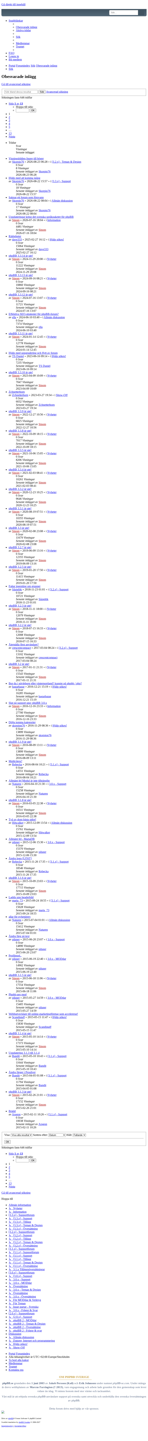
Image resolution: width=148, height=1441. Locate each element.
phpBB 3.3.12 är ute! (21, 294)
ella (14, 317)
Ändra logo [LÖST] (20, 858)
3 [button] (9, 120)
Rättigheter (15, 236)
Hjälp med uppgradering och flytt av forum (33, 352)
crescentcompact (21, 647)
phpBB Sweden (24, 1422)
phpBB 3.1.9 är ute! (20, 741)
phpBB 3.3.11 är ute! (21, 333)
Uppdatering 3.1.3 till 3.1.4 (24, 1052)
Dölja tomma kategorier (22, 722)
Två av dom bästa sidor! (22, 819)
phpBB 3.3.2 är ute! (20, 489)
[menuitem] (26, 27)
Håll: (69, 1134)
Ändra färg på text (19, 936)
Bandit (16, 1056)
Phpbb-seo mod (18, 994)
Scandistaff (18, 1017)
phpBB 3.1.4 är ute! (20, 1033)
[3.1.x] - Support (59, 764)
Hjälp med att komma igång (24, 177)
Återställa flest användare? (24, 644)
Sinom (15, 220)
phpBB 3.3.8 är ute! (20, 430)
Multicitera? (15, 761)
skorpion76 (18, 725)
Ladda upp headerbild (21, 897)
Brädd (12, 1111)
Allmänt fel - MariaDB (22, 838)
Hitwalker (17, 822)
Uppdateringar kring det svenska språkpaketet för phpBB (41, 216)
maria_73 (17, 900)
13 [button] (10, 133)
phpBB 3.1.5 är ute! (20, 975)
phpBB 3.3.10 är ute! (21, 372)
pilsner (16, 842)
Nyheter (51, 258)
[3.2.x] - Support (58, 589)
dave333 (17, 239)
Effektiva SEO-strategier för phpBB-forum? (34, 314)
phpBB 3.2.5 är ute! (20, 566)
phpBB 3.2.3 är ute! (20, 605)
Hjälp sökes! (57, 239)
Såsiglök (17, 589)
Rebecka (17, 764)
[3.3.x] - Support (61, 181)
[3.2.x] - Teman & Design (66, 161)
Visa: (7, 1134)
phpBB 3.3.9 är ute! (20, 411)
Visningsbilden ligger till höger (26, 158)
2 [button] (9, 117)
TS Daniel (18, 356)
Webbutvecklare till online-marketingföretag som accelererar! (43, 1013)
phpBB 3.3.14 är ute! (21, 255)
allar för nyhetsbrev (20, 916)
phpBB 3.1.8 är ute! (20, 800)
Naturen (16, 783)
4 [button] (9, 123)
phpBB (10, 1418)
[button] (16, 103)
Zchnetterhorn (17, 391)
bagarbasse (18, 686)
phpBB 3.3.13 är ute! (21, 275)
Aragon (16, 1114)
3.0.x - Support (57, 783)
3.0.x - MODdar (56, 958)
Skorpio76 (18, 161)
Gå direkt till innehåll (13, 4)
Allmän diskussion (62, 200)
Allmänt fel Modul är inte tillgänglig (29, 780)
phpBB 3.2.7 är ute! (20, 547)
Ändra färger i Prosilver (22, 1072)
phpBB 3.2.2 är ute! (20, 625)
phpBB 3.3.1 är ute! (20, 508)
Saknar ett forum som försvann (26, 197)
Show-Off (62, 395)
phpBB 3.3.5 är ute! (20, 450)
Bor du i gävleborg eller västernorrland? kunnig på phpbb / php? (45, 683)
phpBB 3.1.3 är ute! (20, 1091)
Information (54, 220)
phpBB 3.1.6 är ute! (20, 877)
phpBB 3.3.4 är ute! (20, 469)
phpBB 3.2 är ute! (19, 664)
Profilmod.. (15, 955)
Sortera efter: (40, 1134)
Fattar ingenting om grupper (24, 586)
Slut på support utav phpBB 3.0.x (28, 702)
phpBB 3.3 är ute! (19, 527)
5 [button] (9, 126)
